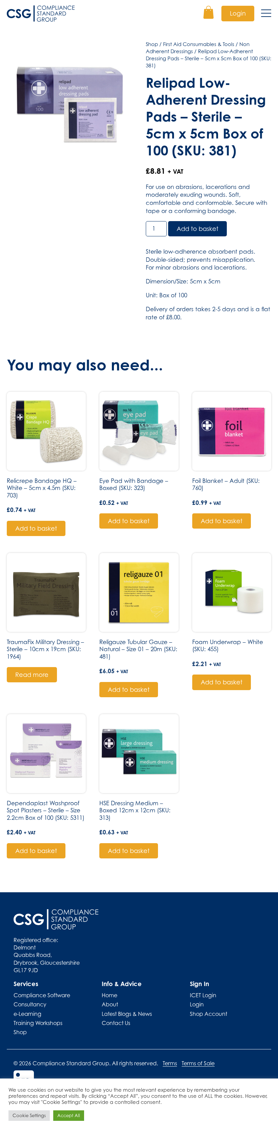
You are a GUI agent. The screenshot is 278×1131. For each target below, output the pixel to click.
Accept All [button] (68, 1115)
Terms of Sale (198, 1063)
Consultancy (30, 1004)
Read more (31, 674)
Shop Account (208, 1013)
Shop (152, 44)
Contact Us (116, 1023)
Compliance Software (42, 995)
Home (109, 995)
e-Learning (27, 1013)
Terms (170, 1063)
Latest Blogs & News (127, 1013)
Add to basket (197, 228)
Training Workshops (38, 1023)
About (110, 1004)
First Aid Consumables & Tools (198, 44)
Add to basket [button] (36, 528)
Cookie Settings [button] (29, 1115)
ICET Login (203, 995)
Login (238, 13)
